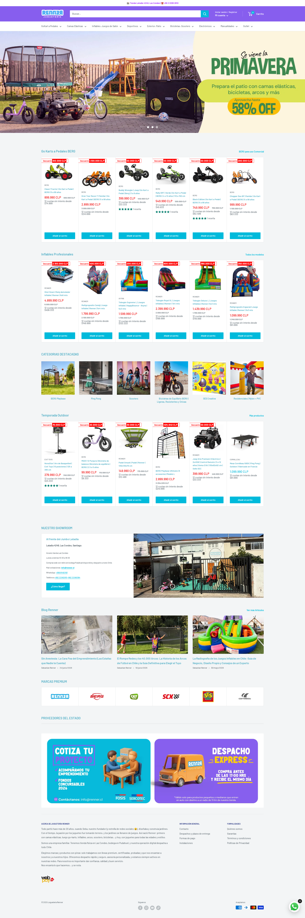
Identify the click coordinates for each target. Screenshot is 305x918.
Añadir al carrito (60, 235)
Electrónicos (205, 26)
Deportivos (132, 26)
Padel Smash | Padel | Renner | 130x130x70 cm (132, 464)
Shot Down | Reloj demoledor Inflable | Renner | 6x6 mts (57, 293)
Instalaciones (186, 843)
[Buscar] (205, 13)
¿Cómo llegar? (58, 586)
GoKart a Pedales (49, 26)
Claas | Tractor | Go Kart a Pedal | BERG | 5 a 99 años (59, 190)
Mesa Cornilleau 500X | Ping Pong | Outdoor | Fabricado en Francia (245, 465)
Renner (47, 288)
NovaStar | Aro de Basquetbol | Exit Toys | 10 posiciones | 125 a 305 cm (58, 466)
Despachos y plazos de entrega (195, 833)
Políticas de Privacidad (238, 843)
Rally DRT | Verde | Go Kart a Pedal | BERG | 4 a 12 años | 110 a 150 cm (171, 194)
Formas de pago (187, 838)
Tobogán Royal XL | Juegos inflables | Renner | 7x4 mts (168, 302)
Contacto (184, 829)
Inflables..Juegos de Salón (105, 26)
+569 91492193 (62, 572)
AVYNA (121, 298)
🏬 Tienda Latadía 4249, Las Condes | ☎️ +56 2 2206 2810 (152, 3)
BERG (46, 185)
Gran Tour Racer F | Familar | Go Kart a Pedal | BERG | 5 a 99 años (95, 197)
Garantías (231, 833)
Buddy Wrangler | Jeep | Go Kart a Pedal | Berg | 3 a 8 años (134, 192)
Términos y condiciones (239, 838)
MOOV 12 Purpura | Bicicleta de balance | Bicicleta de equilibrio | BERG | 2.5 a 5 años (95, 464)
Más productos (256, 415)
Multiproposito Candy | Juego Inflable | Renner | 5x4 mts (94, 307)
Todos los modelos (254, 254)
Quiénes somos (234, 829)
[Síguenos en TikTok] (158, 908)
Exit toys (48, 459)
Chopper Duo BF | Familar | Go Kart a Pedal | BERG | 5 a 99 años (245, 198)
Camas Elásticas (75, 26)
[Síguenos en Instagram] (146, 908)
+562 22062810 (61, 577)
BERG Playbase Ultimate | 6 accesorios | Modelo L (168, 472)
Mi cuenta (220, 15)
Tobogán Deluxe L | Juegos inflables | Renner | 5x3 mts (205, 302)
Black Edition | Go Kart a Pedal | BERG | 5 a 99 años (207, 201)
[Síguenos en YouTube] (152, 908)
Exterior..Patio (154, 26)
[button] (126, 209)
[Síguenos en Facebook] (140, 908)
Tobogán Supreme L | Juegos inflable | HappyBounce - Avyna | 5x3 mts (133, 305)
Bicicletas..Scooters (180, 26)
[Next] (264, 199)
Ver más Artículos (255, 610)
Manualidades (227, 26)
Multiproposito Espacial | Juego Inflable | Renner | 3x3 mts (244, 308)
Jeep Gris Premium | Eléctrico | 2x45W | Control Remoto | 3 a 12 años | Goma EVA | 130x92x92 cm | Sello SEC (208, 464)
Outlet (246, 26)
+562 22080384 (74, 577)
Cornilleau (235, 459)
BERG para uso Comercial (251, 151)
